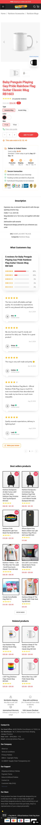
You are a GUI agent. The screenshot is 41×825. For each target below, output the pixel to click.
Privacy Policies (7, 755)
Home (3, 14)
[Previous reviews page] (26, 451)
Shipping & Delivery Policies (11, 771)
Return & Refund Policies (10, 777)
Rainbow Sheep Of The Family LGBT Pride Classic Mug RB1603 (29, 647)
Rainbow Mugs (32, 14)
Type (4, 107)
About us (5, 749)
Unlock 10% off (4, 815)
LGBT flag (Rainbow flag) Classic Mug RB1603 (10, 679)
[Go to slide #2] (26, 73)
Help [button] (37, 822)
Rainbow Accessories (16, 14)
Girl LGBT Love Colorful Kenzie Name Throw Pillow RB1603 (30, 565)
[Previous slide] (4, 42)
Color (4, 114)
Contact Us (5, 780)
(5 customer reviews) (19, 99)
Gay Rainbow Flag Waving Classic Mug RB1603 (9, 647)
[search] (34, 6)
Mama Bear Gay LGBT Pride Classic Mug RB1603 (29, 679)
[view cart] (38, 6)
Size (4, 121)
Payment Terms (7, 774)
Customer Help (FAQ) (9, 783)
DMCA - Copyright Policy (10, 758)
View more (20, 612)
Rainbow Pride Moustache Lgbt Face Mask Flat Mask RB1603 (11, 531)
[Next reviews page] (36, 451)
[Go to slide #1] (15, 73)
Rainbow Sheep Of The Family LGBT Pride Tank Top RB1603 (30, 599)
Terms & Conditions (8, 752)
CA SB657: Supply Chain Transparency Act (16, 761)
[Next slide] (36, 42)
